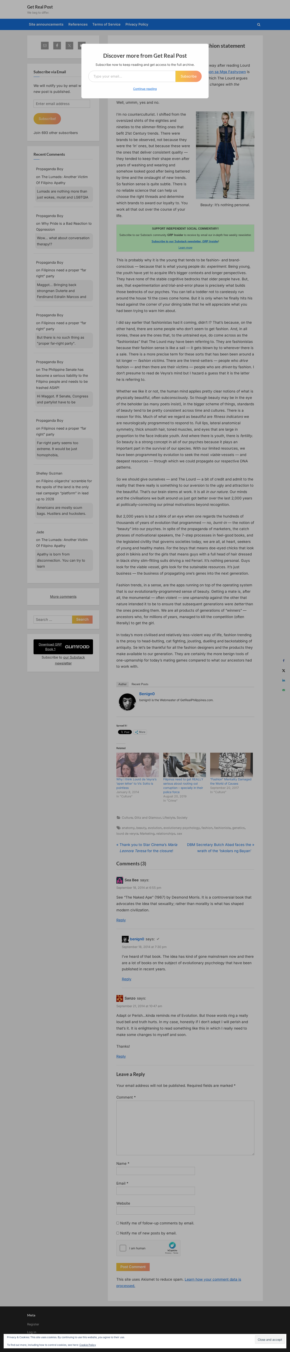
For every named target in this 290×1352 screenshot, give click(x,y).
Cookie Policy (87, 1344)
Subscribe (189, 76)
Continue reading (145, 89)
